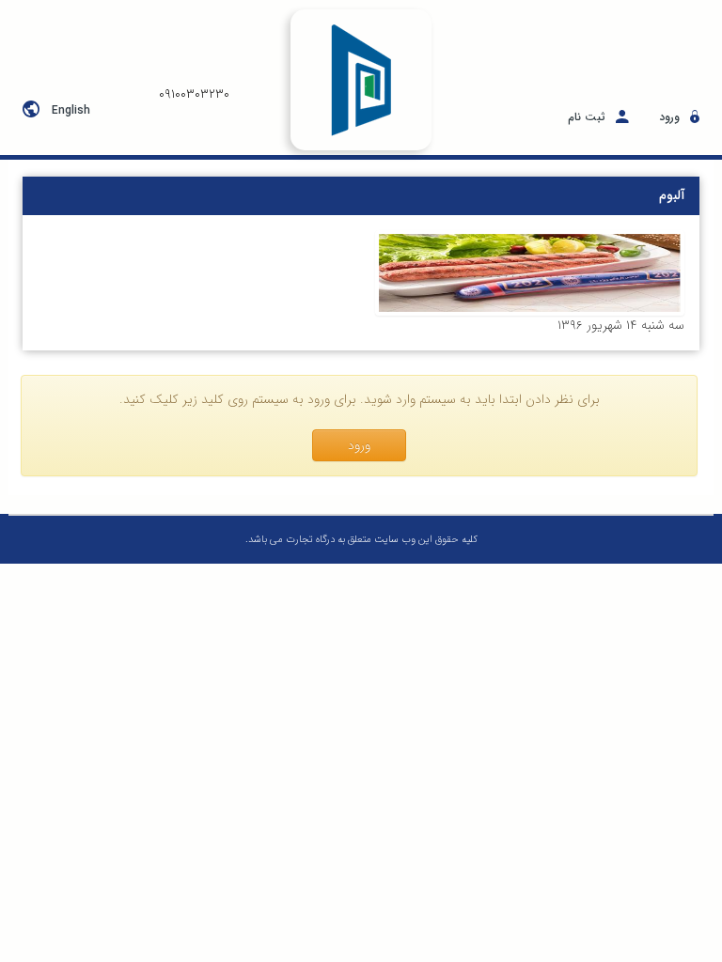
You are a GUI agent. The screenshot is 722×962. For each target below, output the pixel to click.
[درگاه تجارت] (361, 79)
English (71, 110)
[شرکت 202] (529, 273)
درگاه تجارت (309, 540)
